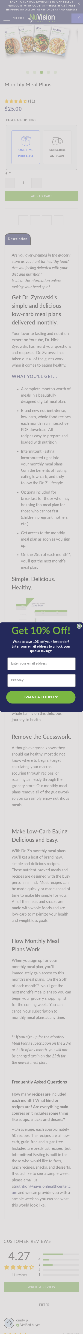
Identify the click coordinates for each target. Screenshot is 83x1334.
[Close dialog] (79, 626)
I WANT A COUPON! (41, 697)
